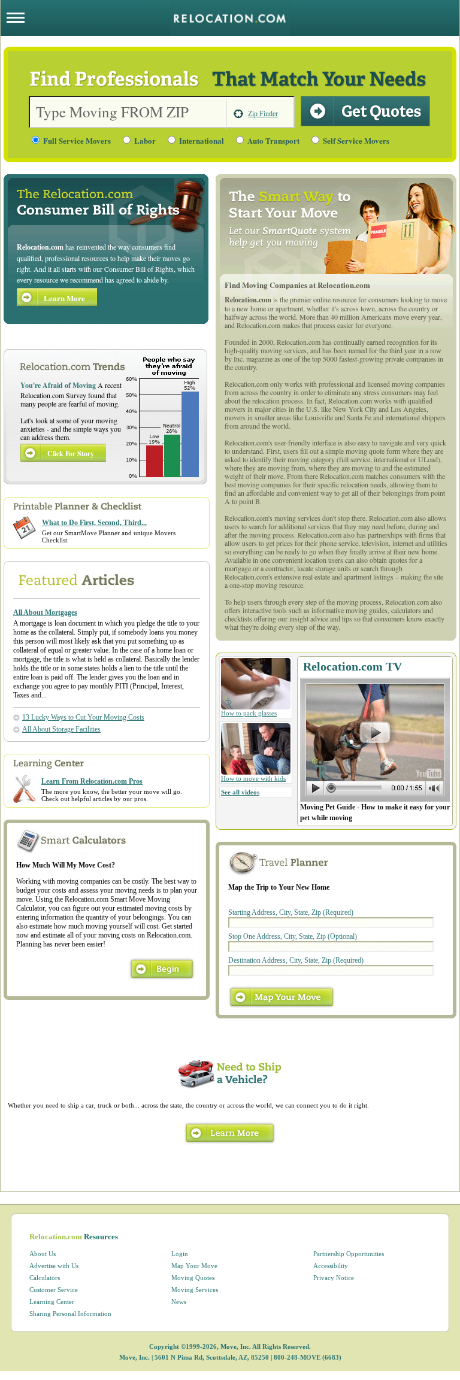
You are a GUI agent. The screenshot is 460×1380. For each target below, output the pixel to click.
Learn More (64, 298)
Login (179, 1253)
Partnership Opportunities (348, 1253)
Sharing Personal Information (70, 1313)
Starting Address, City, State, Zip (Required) (290, 912)
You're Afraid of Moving (58, 385)
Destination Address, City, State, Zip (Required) (296, 960)
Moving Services (194, 1289)
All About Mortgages (45, 612)
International (201, 140)
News (178, 1301)
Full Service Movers (77, 140)
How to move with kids (253, 778)
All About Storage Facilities (61, 729)
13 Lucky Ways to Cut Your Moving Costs (83, 717)
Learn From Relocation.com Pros (92, 781)
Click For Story (70, 453)
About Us (42, 1253)
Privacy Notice (333, 1277)
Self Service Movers (356, 140)
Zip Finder (263, 114)
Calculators (44, 1277)
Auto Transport (273, 140)
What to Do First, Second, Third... (94, 522)
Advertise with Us (53, 1265)
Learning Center (51, 1301)
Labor (145, 140)
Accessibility (330, 1265)
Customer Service (53, 1289)
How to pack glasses (249, 713)
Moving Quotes (192, 1277)
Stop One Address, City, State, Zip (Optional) (292, 936)
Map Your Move (194, 1265)
